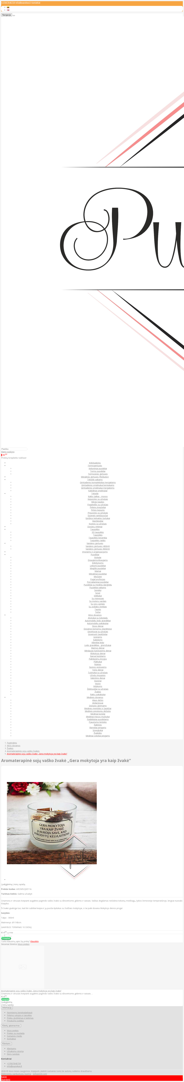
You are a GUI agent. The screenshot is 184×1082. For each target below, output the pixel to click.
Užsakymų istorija (15, 1051)
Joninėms (97, 637)
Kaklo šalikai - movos (98, 496)
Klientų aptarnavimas (11, 1026)
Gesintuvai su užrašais (98, 631)
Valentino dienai (97, 678)
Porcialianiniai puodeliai (98, 582)
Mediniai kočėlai (97, 714)
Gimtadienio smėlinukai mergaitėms (97, 488)
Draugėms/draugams (98, 560)
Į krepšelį (5, 999)
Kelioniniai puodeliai (98, 468)
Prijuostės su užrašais (98, 512)
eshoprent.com (40, 1073)
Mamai (98, 571)
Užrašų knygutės (98, 675)
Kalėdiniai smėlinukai (97, 490)
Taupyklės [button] (95, 529)
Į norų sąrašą (19, 884)
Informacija (7, 1008)
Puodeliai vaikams (97, 587)
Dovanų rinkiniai (94, 526)
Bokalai (97, 557)
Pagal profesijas (97, 579)
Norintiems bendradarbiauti (19, 1012)
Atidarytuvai (97, 703)
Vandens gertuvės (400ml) (98, 546)
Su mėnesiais (98, 598)
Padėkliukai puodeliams (98, 719)
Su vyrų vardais (98, 604)
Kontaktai (35, 2)
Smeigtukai (98, 730)
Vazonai (97, 680)
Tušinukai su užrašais (98, 672)
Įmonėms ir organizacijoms (95, 551)
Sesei (97, 593)
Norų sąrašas (13, 1054)
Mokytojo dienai (97, 653)
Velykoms (97, 686)
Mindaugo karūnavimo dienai (97, 650)
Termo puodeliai (97, 471)
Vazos (98, 683)
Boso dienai (97, 626)
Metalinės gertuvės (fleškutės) (95, 476)
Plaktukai (98, 661)
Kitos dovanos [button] (95, 615)
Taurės (98, 609)
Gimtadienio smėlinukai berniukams (97, 485)
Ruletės (97, 664)
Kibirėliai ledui (98, 642)
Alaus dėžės (97, 700)
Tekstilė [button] (94, 493)
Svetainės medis (14, 1036)
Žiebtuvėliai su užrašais (97, 689)
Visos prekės (23, 944)
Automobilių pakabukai (97, 623)
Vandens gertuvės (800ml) (98, 549)
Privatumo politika (15, 1020)
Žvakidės (98, 733)
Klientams (6, 1044)
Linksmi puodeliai (98, 565)
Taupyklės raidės (98, 540)
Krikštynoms (97, 563)
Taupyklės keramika (98, 537)
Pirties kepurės (98, 510)
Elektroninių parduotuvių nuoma (16, 1073)
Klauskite (34, 941)
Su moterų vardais (97, 601)
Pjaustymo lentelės (98, 722)
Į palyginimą (6, 884)
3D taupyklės (98, 532)
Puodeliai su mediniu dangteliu (98, 584)
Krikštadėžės (95, 462)
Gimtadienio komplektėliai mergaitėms (98, 482)
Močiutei (98, 576)
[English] (8, 10)
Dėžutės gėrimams (98, 705)
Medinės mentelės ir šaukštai (97, 708)
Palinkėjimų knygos (98, 659)
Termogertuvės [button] (95, 465)
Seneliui (97, 590)
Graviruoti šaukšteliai (97, 634)
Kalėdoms (97, 639)
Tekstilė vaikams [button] (95, 479)
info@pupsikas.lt (23, 2)
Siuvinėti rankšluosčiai (98, 515)
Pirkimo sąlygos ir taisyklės (19, 1015)
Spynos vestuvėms (98, 667)
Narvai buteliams (98, 656)
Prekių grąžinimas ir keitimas (20, 1018)
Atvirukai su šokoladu (98, 617)
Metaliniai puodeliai (98, 573)
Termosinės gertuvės (98, 474)
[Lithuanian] (8, 7)
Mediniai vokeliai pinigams (98, 735)
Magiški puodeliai (98, 568)
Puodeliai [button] (95, 554)
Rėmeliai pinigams (97, 727)
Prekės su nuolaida (15, 1033)
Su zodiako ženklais (98, 606)
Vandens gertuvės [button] (95, 543)
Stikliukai (98, 595)
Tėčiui (97, 612)
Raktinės (98, 724)
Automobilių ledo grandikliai (98, 620)
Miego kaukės (97, 501)
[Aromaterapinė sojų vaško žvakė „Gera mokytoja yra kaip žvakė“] (22, 988)
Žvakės (98, 691)
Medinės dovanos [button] (95, 697)
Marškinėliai (97, 521)
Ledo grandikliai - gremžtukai (97, 645)
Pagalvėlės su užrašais (97, 504)
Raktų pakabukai (98, 694)
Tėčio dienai (97, 669)
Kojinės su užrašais (98, 523)
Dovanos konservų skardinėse (98, 628)
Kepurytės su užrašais (98, 499)
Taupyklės (97, 535)
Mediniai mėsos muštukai (98, 716)
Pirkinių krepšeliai (98, 507)
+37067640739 (8, 2)
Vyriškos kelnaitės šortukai (98, 518)
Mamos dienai (97, 648)
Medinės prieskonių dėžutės (98, 711)
